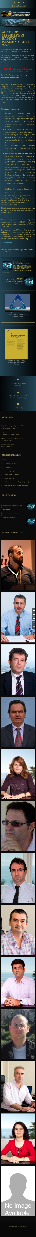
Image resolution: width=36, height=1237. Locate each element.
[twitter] (19, 2)
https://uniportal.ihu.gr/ (25, 60)
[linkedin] (23, 2)
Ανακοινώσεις (5, 51)
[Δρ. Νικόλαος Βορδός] (18, 565)
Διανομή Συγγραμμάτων (10, 471)
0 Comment (24, 49)
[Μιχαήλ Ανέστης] (18, 1191)
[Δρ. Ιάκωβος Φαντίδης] (18, 1034)
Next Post (13, 279)
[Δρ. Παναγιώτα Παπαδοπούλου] (18, 774)
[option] (18, 514)
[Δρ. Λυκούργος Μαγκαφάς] (18, 617)
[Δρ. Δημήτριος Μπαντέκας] (18, 669)
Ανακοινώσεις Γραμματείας (19, 51)
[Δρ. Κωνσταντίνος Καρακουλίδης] (18, 930)
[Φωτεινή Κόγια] (18, 1138)
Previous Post (23, 266)
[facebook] (14, 2)
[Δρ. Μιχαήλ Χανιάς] (18, 826)
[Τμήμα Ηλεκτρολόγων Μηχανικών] (16, 18)
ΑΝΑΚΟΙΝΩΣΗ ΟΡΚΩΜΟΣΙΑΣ (21, 520)
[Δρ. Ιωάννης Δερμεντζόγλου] (18, 878)
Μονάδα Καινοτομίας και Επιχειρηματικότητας (16, 485)
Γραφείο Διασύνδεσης (9, 478)
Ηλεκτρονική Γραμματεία (10, 463)
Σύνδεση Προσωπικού (19, 6)
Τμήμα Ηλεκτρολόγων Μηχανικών (18, 23)
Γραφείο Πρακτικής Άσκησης (11, 474)
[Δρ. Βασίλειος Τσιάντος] (18, 722)
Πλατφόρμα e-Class (9, 467)
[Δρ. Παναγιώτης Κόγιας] (18, 1086)
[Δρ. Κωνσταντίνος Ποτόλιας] (18, 982)
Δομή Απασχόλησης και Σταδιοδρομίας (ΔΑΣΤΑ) (16, 482)
